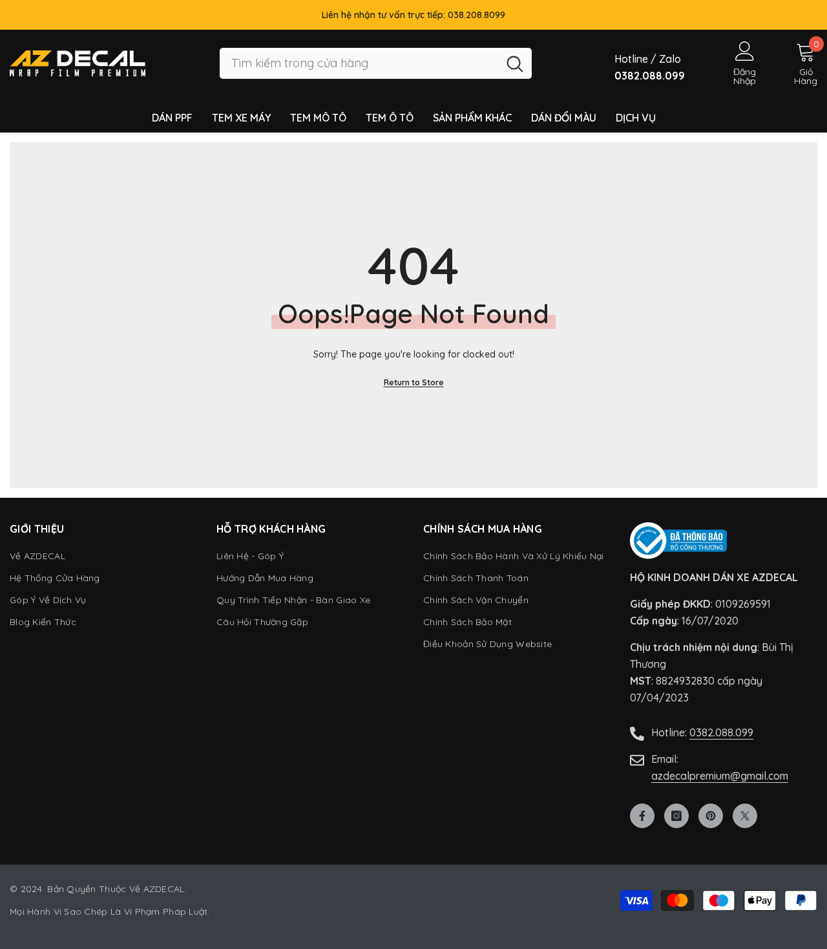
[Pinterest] (710, 816)
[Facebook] (642, 816)
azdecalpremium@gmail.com (719, 775)
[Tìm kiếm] (376, 64)
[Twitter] (745, 816)
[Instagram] (676, 816)
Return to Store (414, 382)
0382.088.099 (721, 732)
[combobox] (359, 64)
